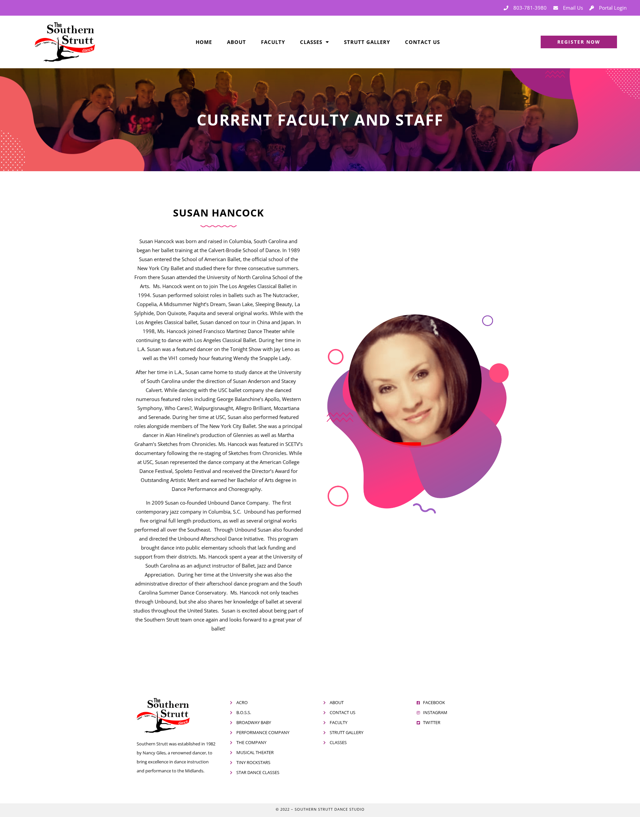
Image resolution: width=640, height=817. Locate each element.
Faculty (273, 42)
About (236, 42)
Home (204, 42)
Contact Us (422, 42)
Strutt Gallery (367, 42)
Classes (311, 42)
